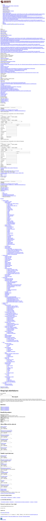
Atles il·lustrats (11, 10)
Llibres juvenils (5, 8)
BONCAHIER (14, 116)
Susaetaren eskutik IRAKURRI (10, 296)
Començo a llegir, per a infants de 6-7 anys (22, 44)
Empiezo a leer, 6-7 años (4, 72)
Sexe (23, 48)
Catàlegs (6, 386)
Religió (29, 16)
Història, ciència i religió (9, 376)
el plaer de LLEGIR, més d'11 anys (13, 273)
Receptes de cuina (6, 16)
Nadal (8, 14)
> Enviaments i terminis (4, 501)
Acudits (6, 14)
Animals (28, 14)
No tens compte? (15, 109)
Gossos (1, 83)
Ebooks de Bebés (12, 61)
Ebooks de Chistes (38, 64)
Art (27, 16)
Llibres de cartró (8, 263)
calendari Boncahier (11, 50)
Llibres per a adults (8, 276)
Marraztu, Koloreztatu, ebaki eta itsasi (14, 285)
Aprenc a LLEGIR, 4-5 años (12, 269)
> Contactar (18, 497)
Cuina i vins (9, 49)
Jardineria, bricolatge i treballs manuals (31, 48)
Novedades (2, 172)
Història (25, 16)
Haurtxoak (9, 290)
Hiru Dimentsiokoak (10, 286)
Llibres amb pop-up (17, 14)
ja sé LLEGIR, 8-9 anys (11, 271)
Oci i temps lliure (8, 17)
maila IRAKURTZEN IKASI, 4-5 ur (13, 297)
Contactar (2, 168)
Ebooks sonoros (32, 64)
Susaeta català (5, 255)
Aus (9, 83)
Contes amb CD (8, 258)
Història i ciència (40, 39)
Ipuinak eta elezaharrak (11, 282)
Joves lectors (7, 275)
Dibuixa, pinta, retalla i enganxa (8, 13)
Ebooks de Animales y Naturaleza (11, 316)
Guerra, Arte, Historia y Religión (11, 327)
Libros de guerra (33, 16)
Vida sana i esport (14, 48)
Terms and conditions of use (13, 516)
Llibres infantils (10, 47)
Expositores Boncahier (19, 50)
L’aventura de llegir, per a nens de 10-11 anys (10, 45)
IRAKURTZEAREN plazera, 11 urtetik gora (15, 301)
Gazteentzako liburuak (9, 279)
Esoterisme (13, 17)
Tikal (6, 12)
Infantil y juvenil (8, 304)
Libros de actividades (23, 15)
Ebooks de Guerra (21, 70)
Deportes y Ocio (8, 322)
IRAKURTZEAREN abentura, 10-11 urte (14, 300)
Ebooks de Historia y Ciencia (5, 70)
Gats (25, 83)
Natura (31, 14)
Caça (1, 84)
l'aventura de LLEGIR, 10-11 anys (13, 272)
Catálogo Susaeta (15, 172)
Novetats (2, 198)
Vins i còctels (11, 16)
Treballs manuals (35, 17)
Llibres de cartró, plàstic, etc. (24, 13)
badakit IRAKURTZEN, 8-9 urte (13, 299)
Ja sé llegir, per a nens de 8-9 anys (13, 251)
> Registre (35, 501)
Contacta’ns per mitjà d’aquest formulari (7, 493)
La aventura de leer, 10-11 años (21, 72)
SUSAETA (4, 116)
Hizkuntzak (7, 294)
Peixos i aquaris (6, 83)
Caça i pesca (8, 48)
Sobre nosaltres (3, 91)
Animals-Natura (38, 42)
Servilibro (4, 519)
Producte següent (3, 490)
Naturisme (2, 86)
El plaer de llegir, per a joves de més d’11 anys (26, 45)
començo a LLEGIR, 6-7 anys (12, 270)
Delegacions (2, 92)
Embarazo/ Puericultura (10, 71)
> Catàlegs (14, 497)
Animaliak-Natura (8, 292)
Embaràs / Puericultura (17, 86)
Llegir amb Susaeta (39, 47)
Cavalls (23, 83)
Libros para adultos (21, 47)
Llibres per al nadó (8, 256)
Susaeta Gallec (5, 302)
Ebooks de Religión (14, 70)
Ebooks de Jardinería (4, 67)
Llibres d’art (8, 88)
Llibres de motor (22, 17)
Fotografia (17, 17)
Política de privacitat (4, 516)
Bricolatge (40, 17)
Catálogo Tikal (21, 172)
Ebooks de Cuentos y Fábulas (5, 64)
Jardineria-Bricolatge (28, 17)
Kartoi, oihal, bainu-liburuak (12, 281)
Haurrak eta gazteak (8, 280)
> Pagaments (11, 501)
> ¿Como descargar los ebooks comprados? (21, 501)
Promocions (2, 386)
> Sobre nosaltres (3, 497)
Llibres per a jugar (8, 257)
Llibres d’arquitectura (14, 88)
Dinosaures (34, 14)
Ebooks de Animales (4, 68)
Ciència (22, 16)
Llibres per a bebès (6, 6)
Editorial (4, 23)
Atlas (1, 61)
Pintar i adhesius (8, 262)
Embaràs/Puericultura (6, 43)
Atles (6, 267)
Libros (4, 4)
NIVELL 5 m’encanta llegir (40, 45)
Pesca (3, 84)
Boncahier (9, 12)
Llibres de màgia (24, 14)
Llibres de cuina (8, 264)
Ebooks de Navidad (10, 310)
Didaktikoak (7, 293)
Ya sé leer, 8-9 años (12, 72)
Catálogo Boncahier (8, 172)
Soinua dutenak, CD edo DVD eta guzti (14, 284)
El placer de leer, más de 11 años (33, 72)
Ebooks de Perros (11, 68)
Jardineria (6, 87)
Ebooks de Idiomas (5, 61)
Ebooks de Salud (3, 71)
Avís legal (20, 516)
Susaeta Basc (5, 277)
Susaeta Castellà (5, 200)
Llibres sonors (38, 13)
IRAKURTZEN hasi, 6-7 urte (12, 298)
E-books (4, 12)
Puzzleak (8, 287)
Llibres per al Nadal (8, 265)
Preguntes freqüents (3, 93)
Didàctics (31, 13)
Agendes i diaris (10, 209)
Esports (37, 16)
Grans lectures (7, 260)
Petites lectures (7, 266)
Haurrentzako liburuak (9, 278)
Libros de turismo (40, 41)
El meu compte (3, 95)
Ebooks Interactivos (26, 64)
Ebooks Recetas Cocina (4, 66)
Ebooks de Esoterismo (23, 69)
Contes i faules (16, 13)
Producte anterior (3, 489)
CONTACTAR (3, 94)
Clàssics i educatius (8, 259)
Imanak (8, 288)
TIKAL (9, 116)
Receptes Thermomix (17, 16)
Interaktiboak (9, 283)
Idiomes (37, 14)
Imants (12, 14)
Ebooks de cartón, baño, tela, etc (16, 64)
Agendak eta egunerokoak (11, 289)
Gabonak (6, 291)
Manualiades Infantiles (16, 15)
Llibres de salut (6, 86)
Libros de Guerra (14, 49)
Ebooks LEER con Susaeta (10, 337)
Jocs (10, 85)
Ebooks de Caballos (23, 68)
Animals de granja (29, 83)
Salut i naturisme (20, 48)
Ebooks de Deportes (4, 69)
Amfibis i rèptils (13, 83)
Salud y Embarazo (8, 331)
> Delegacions (9, 497)
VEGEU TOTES (3, 173)
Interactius (34, 13)
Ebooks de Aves (17, 68)
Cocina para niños (8, 15)
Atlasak (6, 295)
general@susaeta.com (34, 514)
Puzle (10, 14)
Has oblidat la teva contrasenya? (6, 109)
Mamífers (17, 83)
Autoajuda (11, 86)
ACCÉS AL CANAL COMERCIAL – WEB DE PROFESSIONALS (13, 110)
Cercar (2, 138)
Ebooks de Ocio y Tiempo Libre (13, 69)
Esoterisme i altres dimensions (22, 49)
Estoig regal (5, 49)
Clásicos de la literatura (4, 58)
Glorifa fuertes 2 (5, 10)
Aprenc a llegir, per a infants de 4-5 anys (7, 44)
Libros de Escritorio (3, 50)
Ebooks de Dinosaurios (31, 68)
